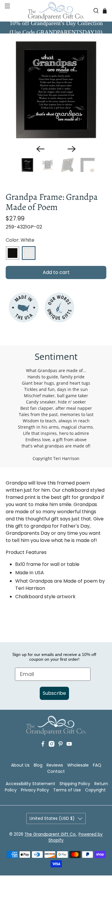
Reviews (55, 765)
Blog (38, 765)
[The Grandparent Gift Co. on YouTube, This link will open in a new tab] (69, 753)
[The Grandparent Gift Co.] (56, 11)
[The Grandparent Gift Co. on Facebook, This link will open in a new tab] (43, 753)
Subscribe (54, 693)
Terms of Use (67, 790)
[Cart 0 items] (105, 10)
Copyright (95, 790)
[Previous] (40, 148)
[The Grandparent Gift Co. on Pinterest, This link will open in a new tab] (60, 753)
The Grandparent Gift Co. (50, 834)
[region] (56, 89)
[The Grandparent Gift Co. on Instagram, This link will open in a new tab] (51, 753)
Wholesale (78, 765)
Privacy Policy (35, 790)
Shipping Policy (74, 784)
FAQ (97, 765)
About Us (20, 765)
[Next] (71, 148)
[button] (6, 11)
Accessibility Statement (30, 784)
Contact (56, 771)
